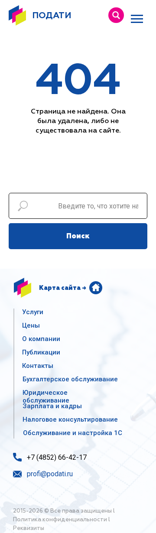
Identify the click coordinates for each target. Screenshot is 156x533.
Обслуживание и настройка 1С (72, 433)
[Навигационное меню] (137, 19)
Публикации (41, 352)
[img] (116, 15)
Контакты (37, 366)
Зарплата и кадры (52, 406)
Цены (31, 325)
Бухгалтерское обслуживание (70, 379)
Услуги (32, 312)
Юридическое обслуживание (46, 396)
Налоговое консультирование (70, 419)
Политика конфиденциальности (60, 520)
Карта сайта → (62, 288)
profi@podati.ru (50, 474)
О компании (41, 339)
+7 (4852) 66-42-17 (57, 457)
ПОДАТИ (52, 15)
